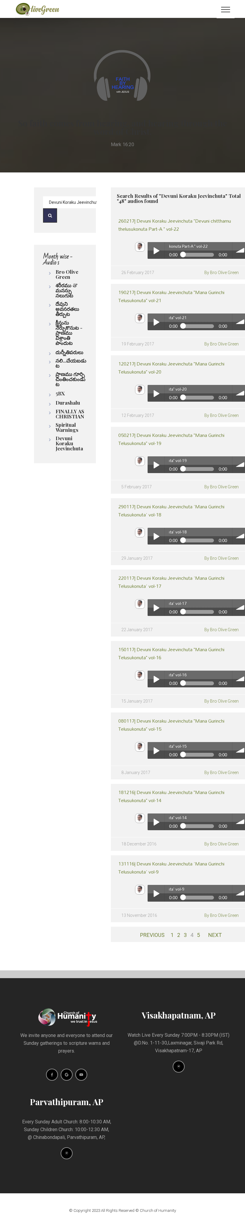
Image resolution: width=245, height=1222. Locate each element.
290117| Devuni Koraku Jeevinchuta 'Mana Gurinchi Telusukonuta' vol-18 (171, 510)
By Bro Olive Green (221, 272)
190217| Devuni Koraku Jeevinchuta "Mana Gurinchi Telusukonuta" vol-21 (171, 296)
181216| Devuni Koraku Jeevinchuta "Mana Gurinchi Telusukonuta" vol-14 (171, 796)
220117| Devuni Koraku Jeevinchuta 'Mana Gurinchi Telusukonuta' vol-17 (171, 582)
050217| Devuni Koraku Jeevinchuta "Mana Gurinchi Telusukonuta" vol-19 (171, 439)
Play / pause (156, 250)
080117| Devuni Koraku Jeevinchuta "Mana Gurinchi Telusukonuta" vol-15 (171, 725)
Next (215, 935)
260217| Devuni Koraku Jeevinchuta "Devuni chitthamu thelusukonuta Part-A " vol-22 (174, 225)
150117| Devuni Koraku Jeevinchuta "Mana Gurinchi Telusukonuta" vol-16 (171, 653)
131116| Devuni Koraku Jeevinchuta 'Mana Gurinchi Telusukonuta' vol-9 (171, 868)
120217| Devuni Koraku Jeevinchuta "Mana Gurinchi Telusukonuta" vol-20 (171, 368)
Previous (152, 935)
